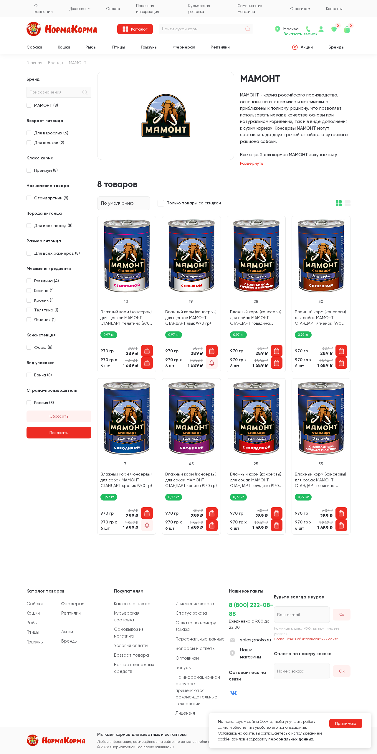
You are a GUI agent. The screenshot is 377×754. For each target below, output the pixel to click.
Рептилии (220, 47)
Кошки (64, 47)
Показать (58, 432)
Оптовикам (187, 658)
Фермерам (184, 47)
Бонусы (183, 667)
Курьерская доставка (126, 616)
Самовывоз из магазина (128, 633)
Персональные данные (200, 639)
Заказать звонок (301, 34)
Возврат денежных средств (134, 668)
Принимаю (345, 723)
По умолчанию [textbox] (117, 203)
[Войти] (321, 29)
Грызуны (149, 47)
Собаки (34, 47)
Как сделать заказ (133, 603)
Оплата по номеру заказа (196, 626)
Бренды (336, 47)
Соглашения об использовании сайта (306, 639)
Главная (34, 62)
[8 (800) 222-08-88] (308, 29)
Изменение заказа (195, 603)
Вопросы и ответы (195, 648)
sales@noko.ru (255, 640)
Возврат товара (131, 655)
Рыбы (91, 47)
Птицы (118, 47)
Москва (291, 28)
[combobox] (123, 203)
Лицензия (185, 713)
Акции (307, 47)
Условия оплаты (131, 645)
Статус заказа (191, 613)
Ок (342, 671)
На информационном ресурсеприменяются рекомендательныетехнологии (198, 690)
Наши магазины (250, 653)
